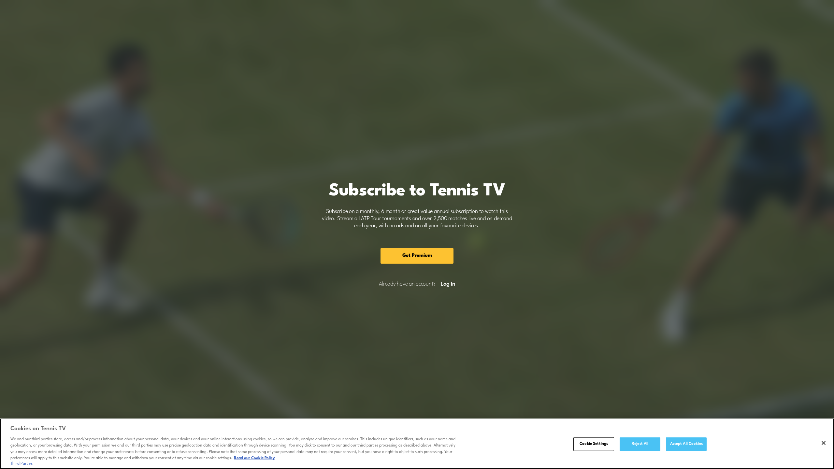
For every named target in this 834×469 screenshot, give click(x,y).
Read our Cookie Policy (254, 458)
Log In (448, 284)
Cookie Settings (594, 444)
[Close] (823, 443)
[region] (417, 444)
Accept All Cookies (686, 444)
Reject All (640, 444)
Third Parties (21, 464)
